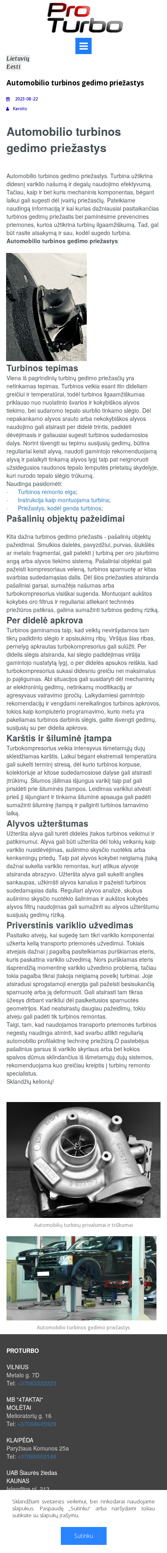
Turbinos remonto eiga (47, 492)
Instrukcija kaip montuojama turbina (63, 500)
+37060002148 (36, 1456)
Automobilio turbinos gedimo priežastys (83, 1327)
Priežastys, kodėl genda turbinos (59, 508)
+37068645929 (36, 1424)
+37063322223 (36, 1383)
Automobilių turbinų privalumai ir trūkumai (83, 1225)
